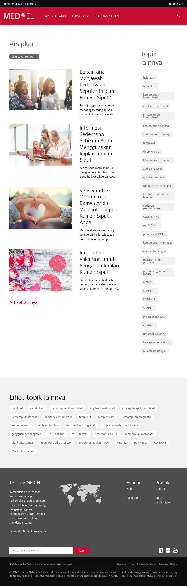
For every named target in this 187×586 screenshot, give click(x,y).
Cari (81, 550)
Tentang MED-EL (14, 3)
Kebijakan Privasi (125, 563)
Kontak (31, 3)
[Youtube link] (175, 550)
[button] (149, 77)
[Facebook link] (161, 550)
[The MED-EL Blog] (19, 16)
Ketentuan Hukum (168, 563)
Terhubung (133, 497)
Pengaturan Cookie (147, 563)
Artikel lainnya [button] (23, 302)
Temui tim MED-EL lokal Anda (28, 531)
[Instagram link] (168, 550)
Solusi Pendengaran (164, 500)
